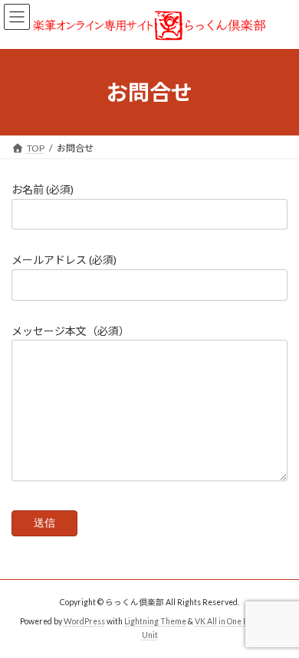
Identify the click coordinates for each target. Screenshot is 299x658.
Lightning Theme (155, 620)
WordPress (84, 620)
